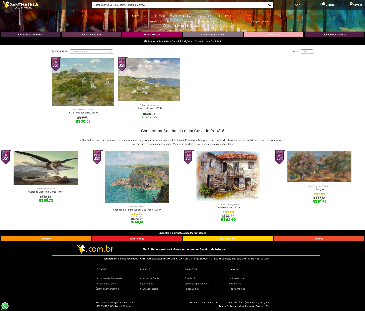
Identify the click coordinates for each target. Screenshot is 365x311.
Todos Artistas (152, 34)
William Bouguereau (45, 188)
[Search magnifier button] (270, 5)
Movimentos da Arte (213, 34)
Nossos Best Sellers (106, 283)
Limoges (319, 189)
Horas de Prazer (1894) (149, 108)
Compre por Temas (180, 16)
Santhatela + (205, 16)
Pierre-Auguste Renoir (319, 186)
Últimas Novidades (91, 34)
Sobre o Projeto (237, 278)
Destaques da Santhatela (109, 278)
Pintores (159, 16)
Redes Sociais (192, 288)
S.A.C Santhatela (149, 288)
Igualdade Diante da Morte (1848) (46, 191)
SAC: (116, 302)
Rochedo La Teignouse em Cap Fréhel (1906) (137, 209)
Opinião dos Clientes (334, 34)
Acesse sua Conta (149, 278)
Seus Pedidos (147, 283)
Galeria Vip (273, 34)
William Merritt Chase (83, 109)
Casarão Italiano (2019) (228, 207)
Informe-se (235, 283)
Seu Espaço (224, 16)
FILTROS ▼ (61, 51)
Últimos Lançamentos (107, 288)
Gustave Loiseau (137, 206)
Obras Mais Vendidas (30, 34)
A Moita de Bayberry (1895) (83, 112)
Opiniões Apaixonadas (197, 283)
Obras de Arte (140, 16)
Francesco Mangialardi (228, 204)
